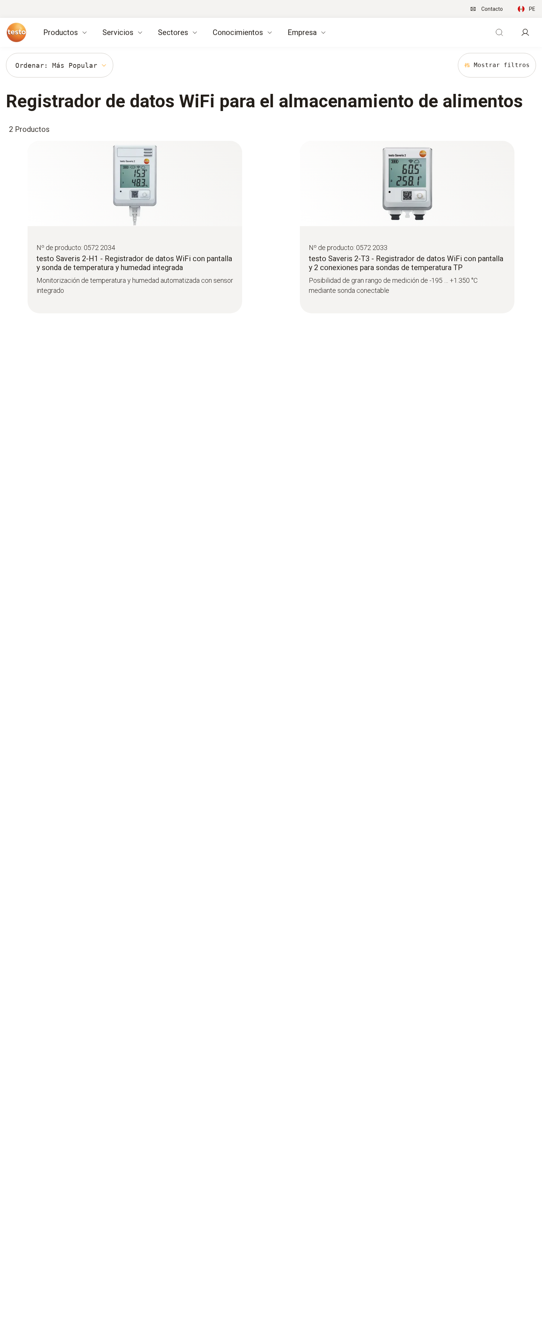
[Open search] (499, 32)
